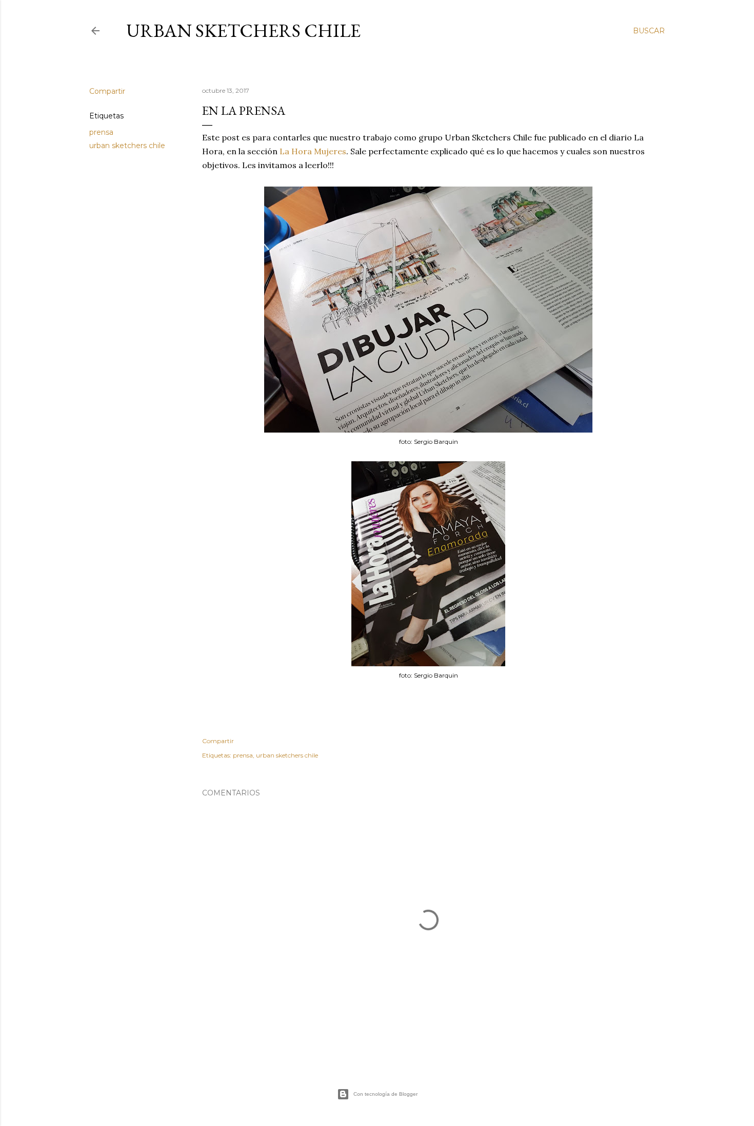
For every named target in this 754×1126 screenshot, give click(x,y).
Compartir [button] (107, 91)
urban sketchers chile (127, 145)
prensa (101, 132)
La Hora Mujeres (313, 151)
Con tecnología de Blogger (385, 1094)
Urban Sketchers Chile (243, 30)
